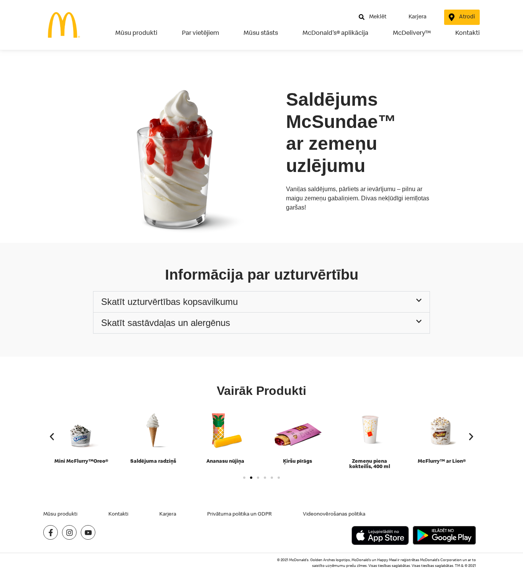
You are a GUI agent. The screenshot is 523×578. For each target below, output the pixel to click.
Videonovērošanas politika (334, 513)
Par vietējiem (200, 32)
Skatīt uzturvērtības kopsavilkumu (169, 301)
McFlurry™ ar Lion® (442, 460)
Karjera (167, 513)
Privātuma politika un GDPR (239, 513)
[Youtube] (88, 532)
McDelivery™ (412, 32)
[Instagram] (69, 532)
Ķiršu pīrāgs (297, 460)
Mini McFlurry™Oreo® (81, 460)
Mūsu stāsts (261, 32)
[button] (261, 301)
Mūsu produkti (136, 32)
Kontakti (467, 32)
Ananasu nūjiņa (225, 460)
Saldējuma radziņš (153, 460)
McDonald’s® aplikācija (335, 32)
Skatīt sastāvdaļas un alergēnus (165, 323)
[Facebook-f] (50, 532)
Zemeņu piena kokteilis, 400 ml (369, 463)
